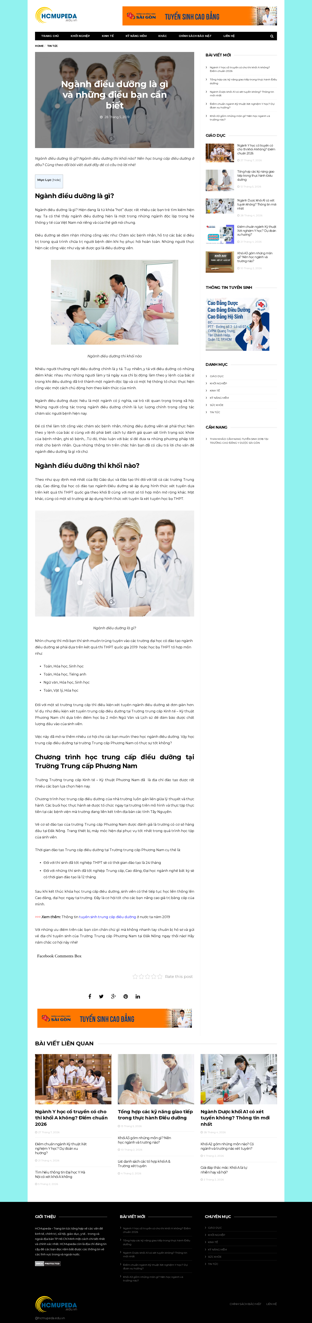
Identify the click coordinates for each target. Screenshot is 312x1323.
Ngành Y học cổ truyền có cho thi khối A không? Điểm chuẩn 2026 (256, 149)
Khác (162, 36)
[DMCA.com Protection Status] (48, 1263)
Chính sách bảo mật (195, 36)
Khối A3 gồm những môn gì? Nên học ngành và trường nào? (254, 257)
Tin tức (215, 412)
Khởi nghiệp (80, 36)
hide (56, 180)
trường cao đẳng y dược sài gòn (235, 442)
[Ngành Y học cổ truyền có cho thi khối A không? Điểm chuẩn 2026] (220, 153)
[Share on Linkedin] (138, 996)
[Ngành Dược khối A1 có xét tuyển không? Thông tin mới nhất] (220, 206)
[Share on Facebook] (89, 996)
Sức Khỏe (216, 405)
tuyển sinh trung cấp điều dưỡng (107, 917)
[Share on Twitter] (101, 996)
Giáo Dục (217, 376)
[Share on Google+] (113, 996)
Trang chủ (50, 36)
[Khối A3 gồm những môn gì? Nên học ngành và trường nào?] (220, 262)
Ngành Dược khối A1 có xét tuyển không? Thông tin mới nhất (256, 204)
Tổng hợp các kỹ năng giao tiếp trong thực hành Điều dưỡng (255, 175)
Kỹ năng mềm (136, 36)
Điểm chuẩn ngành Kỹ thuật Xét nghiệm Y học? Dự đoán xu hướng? (256, 230)
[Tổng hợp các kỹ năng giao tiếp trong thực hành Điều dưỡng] (220, 180)
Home (39, 46)
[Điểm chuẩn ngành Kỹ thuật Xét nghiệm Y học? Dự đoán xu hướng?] (220, 234)
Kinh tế (108, 36)
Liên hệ (229, 36)
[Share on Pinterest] (125, 996)
